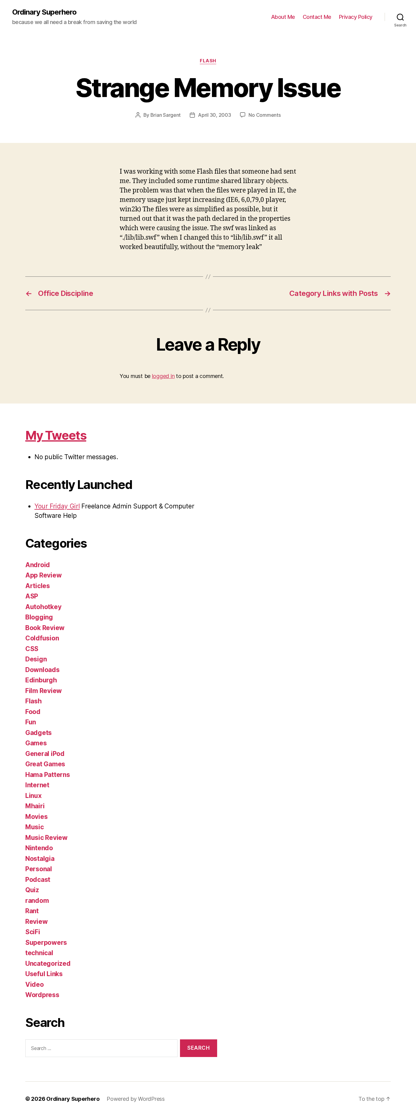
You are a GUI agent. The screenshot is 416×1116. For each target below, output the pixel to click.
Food (33, 712)
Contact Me (317, 17)
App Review (43, 575)
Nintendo (39, 848)
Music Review (46, 837)
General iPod (45, 753)
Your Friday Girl (57, 506)
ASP (31, 596)
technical (39, 953)
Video (34, 984)
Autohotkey (43, 607)
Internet (37, 785)
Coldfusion (42, 638)
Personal (38, 869)
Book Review (45, 628)
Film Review (43, 691)
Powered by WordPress (136, 1099)
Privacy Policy (355, 17)
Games (36, 743)
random (37, 900)
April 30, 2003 (214, 115)
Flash (208, 61)
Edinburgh (41, 680)
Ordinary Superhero (44, 12)
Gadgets (38, 732)
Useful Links (44, 974)
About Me (283, 17)
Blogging (39, 617)
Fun (30, 722)
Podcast (37, 879)
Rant (32, 911)
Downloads (42, 670)
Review (36, 921)
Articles (37, 586)
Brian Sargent (165, 115)
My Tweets (55, 435)
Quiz (32, 890)
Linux (33, 795)
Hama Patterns (47, 774)
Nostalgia (40, 858)
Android (37, 565)
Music (34, 827)
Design (36, 659)
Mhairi (34, 806)
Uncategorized (48, 963)
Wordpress (42, 995)
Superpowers (46, 942)
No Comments (264, 115)
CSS (31, 649)
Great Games (45, 764)
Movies (36, 816)
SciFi (32, 932)
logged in (163, 376)
